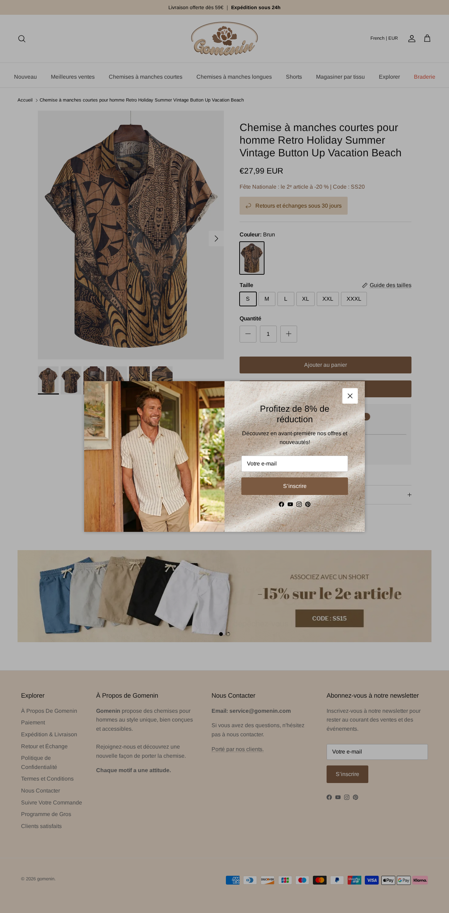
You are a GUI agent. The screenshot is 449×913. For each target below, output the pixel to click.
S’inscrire (295, 486)
